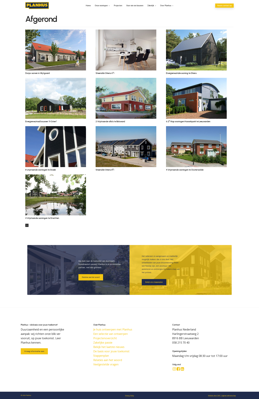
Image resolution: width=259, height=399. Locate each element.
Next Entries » (27, 225)
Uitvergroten (54, 48)
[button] (91, 277)
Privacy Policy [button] (129, 395)
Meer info (65, 48)
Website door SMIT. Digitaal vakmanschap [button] (222, 395)
